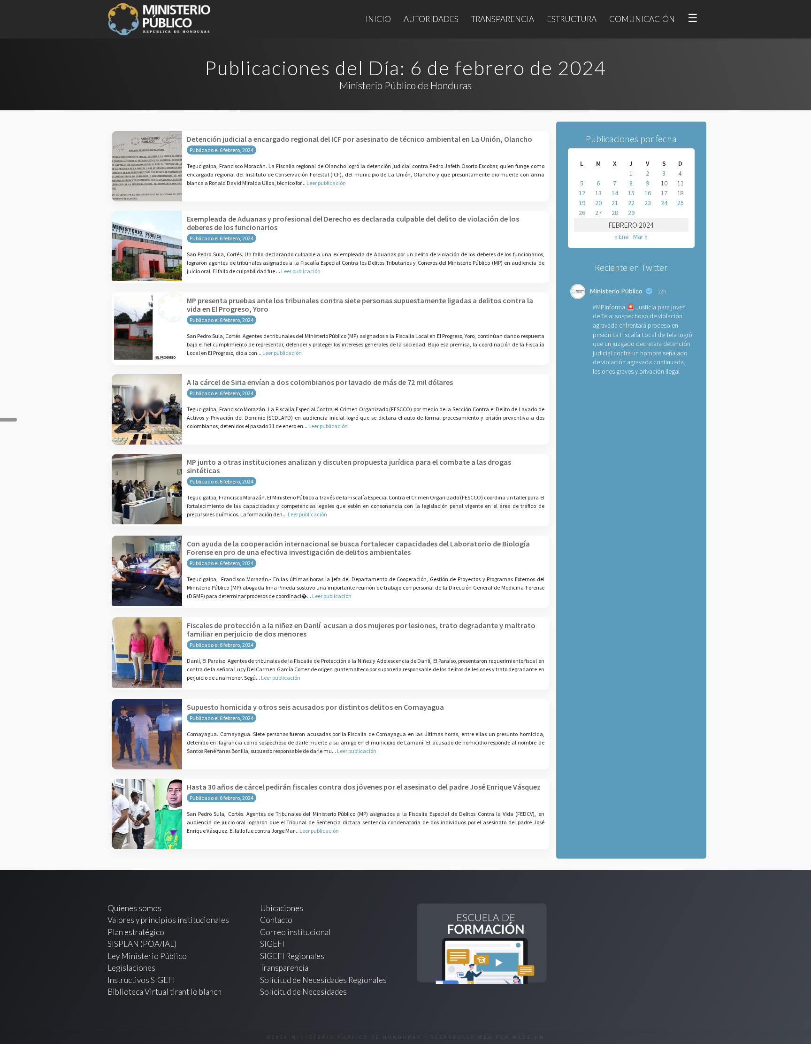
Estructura (572, 19)
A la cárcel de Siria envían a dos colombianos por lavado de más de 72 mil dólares (320, 382)
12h (662, 291)
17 (664, 193)
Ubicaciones (281, 908)
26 (582, 212)
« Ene (621, 236)
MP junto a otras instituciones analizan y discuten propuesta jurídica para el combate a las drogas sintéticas (349, 466)
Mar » (640, 236)
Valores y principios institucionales (168, 920)
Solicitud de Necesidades (303, 992)
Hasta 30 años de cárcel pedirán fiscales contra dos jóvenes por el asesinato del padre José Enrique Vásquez (364, 786)
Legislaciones (131, 968)
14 (615, 193)
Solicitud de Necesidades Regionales (323, 980)
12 (582, 193)
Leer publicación (326, 182)
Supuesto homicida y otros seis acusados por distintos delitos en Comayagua (315, 707)
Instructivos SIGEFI (141, 980)
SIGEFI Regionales (292, 956)
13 (598, 193)
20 (598, 203)
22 (631, 203)
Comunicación (642, 19)
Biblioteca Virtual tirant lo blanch (164, 992)
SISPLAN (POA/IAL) (141, 944)
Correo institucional (295, 932)
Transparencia (502, 19)
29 (631, 212)
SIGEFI (272, 944)
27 (598, 212)
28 (615, 212)
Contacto (276, 920)
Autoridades (431, 19)
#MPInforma (609, 307)
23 (647, 203)
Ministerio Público (616, 291)
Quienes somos (134, 908)
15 (631, 193)
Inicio (378, 19)
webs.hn (529, 1037)
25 (680, 203)
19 (582, 203)
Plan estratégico (136, 932)
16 (647, 193)
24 (664, 203)
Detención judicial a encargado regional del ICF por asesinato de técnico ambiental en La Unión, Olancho (359, 139)
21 (615, 203)
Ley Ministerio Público (147, 956)
